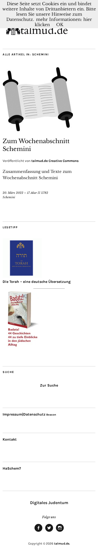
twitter (49, 531)
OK (59, 24)
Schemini (9, 197)
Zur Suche (49, 385)
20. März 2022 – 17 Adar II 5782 (25, 193)
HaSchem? (12, 468)
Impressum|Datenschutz (24, 414)
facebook (38, 531)
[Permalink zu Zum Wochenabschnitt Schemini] (38, 129)
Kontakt (10, 439)
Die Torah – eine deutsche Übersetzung (37, 281)
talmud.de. (62, 543)
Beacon (51, 414)
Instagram (60, 531)
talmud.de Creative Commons (55, 161)
